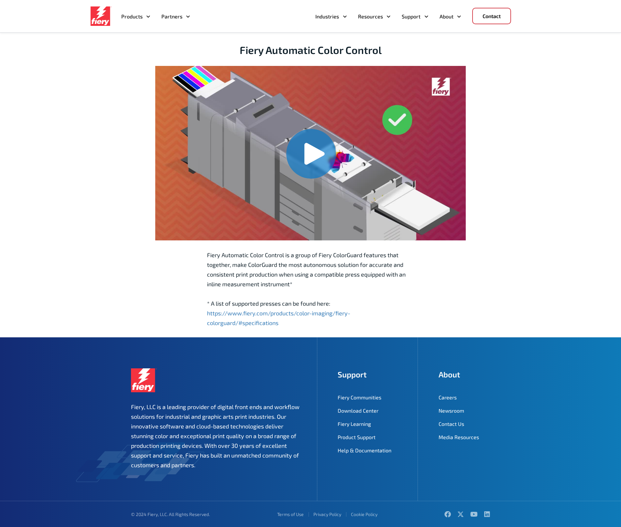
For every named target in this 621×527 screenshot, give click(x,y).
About (446, 16)
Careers (448, 397)
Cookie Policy (364, 514)
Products (132, 16)
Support (411, 16)
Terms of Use (290, 514)
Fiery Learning (354, 424)
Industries (327, 16)
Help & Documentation (364, 450)
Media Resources (459, 437)
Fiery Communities (359, 397)
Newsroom (451, 410)
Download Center (358, 410)
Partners (171, 16)
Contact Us (451, 424)
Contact (492, 16)
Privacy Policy (327, 514)
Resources (370, 16)
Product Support (357, 437)
